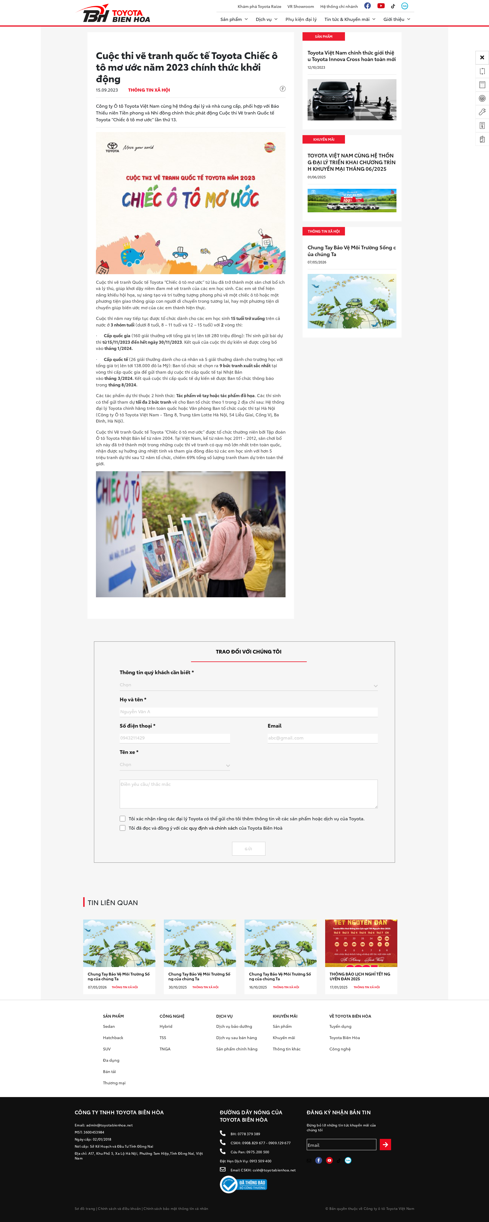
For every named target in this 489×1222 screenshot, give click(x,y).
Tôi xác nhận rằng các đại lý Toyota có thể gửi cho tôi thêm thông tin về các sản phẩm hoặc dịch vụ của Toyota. (247, 818)
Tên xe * (129, 751)
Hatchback (113, 1037)
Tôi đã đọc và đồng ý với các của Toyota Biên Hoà (205, 827)
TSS (163, 1037)
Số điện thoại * (138, 725)
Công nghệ (340, 1049)
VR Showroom (301, 6)
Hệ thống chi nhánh (339, 6)
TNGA (165, 1049)
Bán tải (109, 1071)
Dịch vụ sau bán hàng (236, 1037)
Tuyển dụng (340, 1026)
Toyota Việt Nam (400, 1208)
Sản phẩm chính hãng (237, 1049)
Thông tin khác (287, 1049)
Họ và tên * (133, 699)
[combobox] (249, 685)
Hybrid (166, 1026)
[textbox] (249, 684)
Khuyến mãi (284, 1037)
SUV (107, 1049)
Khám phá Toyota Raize (259, 6)
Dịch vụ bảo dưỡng (234, 1026)
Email (275, 725)
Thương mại (114, 1082)
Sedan (109, 1026)
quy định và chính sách (213, 827)
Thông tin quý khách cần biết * (157, 672)
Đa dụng (111, 1060)
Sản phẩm (282, 1026)
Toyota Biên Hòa (344, 1037)
